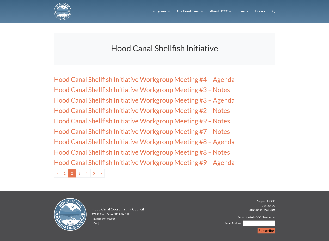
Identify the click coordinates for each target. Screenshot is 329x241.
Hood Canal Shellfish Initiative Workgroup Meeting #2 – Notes (142, 110)
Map (95, 223)
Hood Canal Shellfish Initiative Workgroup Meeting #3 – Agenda (144, 100)
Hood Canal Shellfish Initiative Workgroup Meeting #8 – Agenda (144, 142)
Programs (159, 11)
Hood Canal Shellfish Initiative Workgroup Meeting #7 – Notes (142, 131)
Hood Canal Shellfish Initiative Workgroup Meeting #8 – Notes (142, 152)
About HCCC (219, 11)
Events (243, 11)
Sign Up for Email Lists (262, 209)
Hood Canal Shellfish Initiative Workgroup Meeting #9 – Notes (142, 121)
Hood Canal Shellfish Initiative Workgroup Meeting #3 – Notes (142, 90)
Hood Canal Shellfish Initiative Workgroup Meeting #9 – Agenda (144, 162)
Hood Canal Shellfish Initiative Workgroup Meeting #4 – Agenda (144, 79)
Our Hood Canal (188, 11)
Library (260, 11)
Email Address (233, 223)
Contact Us (268, 205)
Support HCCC (266, 201)
